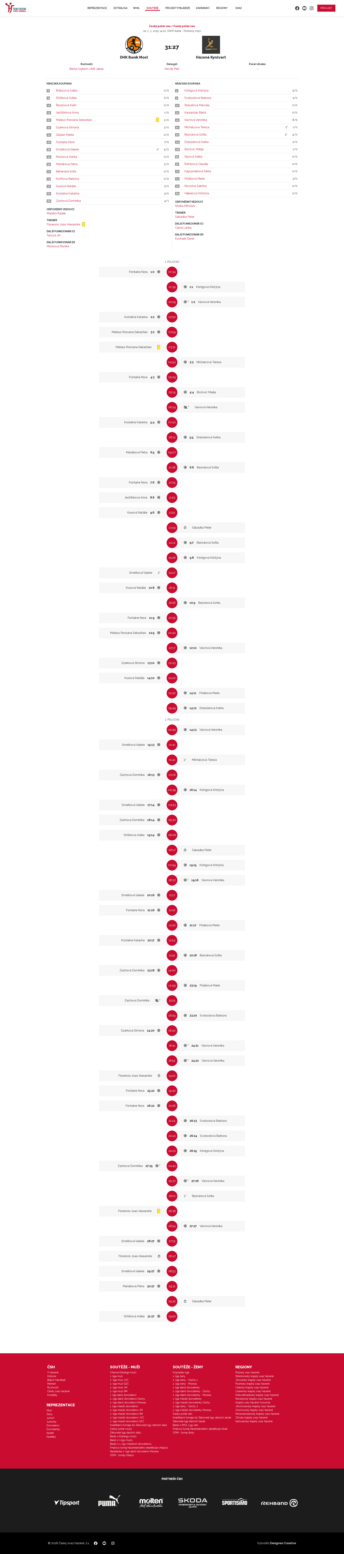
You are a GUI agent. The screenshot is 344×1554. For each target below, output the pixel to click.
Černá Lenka (183, 227)
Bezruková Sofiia (195, 134)
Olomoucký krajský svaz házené (254, 1410)
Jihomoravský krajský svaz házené (255, 1406)
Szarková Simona (67, 127)
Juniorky (51, 1421)
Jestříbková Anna (67, 112)
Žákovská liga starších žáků (125, 1432)
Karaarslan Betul (195, 112)
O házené (52, 1372)
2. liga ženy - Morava (185, 1383)
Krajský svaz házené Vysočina (252, 1402)
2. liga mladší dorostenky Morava (192, 1410)
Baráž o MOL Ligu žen (185, 1425)
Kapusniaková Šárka (197, 171)
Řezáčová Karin (66, 105)
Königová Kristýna (196, 90)
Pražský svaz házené (247, 1372)
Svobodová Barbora (197, 98)
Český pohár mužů (121, 1428)
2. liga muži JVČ (119, 1380)
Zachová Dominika (68, 201)
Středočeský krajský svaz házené (254, 1376)
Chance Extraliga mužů (123, 1372)
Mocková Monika (58, 246)
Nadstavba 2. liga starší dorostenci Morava (134, 1451)
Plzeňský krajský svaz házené (252, 1383)
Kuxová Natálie (66, 186)
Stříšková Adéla (66, 98)
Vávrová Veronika (195, 120)
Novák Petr (172, 69)
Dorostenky (53, 1429)
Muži (49, 1410)
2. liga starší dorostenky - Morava (192, 1395)
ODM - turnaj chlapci (122, 1455)
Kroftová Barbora (67, 178)
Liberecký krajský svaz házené (253, 1391)
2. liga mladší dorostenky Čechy (191, 1402)
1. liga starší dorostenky (186, 1387)
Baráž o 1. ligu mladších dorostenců (130, 1443)
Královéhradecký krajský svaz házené (257, 1395)
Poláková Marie (194, 178)
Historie (51, 1376)
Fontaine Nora (65, 142)
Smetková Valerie (67, 149)
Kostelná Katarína (67, 193)
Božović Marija (194, 149)
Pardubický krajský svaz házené (253, 1398)
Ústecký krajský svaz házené (251, 1387)
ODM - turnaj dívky (183, 1432)
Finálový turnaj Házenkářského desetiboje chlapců (139, 1447)
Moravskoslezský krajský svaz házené (257, 1413)
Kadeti (50, 1433)
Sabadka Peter (184, 216)
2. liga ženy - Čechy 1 (185, 1380)
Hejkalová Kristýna (196, 193)
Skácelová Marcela (196, 105)
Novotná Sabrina (195, 186)
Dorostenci (53, 1425)
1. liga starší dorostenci (123, 1395)
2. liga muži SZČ (119, 1383)
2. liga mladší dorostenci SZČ (127, 1421)
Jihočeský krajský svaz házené (253, 1380)
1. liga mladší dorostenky (187, 1398)
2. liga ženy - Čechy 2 (185, 1406)
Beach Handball (56, 1380)
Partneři (51, 1383)
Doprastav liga (181, 1372)
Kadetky (51, 1436)
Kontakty (52, 1395)
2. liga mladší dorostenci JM (126, 1410)
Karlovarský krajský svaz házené (254, 1421)
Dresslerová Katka (196, 142)
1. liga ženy (179, 1376)
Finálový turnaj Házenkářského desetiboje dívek (200, 1428)
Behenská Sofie (66, 171)
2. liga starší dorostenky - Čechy (191, 1391)
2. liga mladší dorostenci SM (126, 1413)
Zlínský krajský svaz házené (251, 1417)
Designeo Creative (283, 1543)
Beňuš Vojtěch (78, 69)
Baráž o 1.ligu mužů (121, 1440)
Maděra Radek (56, 213)
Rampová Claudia (196, 164)
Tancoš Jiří (53, 235)
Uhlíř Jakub (96, 69)
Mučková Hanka (66, 156)
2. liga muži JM (118, 1387)
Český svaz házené (58, 1391)
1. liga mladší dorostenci (124, 1406)
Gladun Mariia (65, 134)
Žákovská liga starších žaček (189, 1421)
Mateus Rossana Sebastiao (74, 120)
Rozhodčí (53, 1387)
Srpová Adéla (193, 156)
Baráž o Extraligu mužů (123, 1436)
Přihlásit (326, 8)
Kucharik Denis (184, 238)
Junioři (50, 1417)
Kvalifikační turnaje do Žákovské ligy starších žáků (138, 1425)
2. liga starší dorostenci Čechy (127, 1398)
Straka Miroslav (185, 206)
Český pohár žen (182, 1413)
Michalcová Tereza (196, 127)
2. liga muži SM (118, 1391)
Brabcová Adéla (66, 90)
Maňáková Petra (66, 164)
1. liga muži (116, 1376)
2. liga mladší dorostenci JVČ (127, 1417)
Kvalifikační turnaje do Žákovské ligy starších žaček (202, 1417)
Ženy (49, 1414)
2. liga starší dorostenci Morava (128, 1402)
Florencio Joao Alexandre (64, 224)
